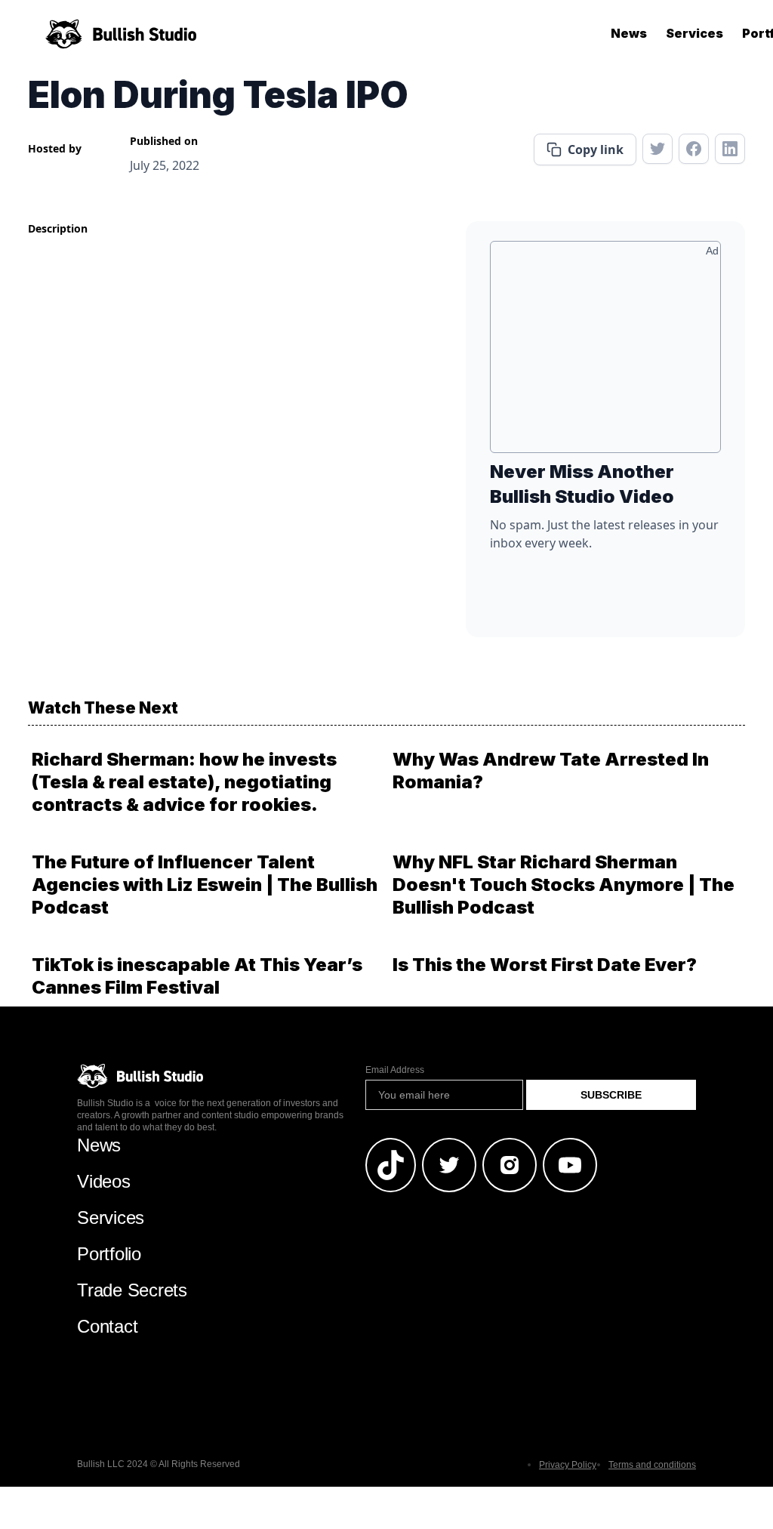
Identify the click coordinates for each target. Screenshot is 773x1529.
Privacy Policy (567, 1465)
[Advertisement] (605, 352)
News (629, 33)
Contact (107, 1326)
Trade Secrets (132, 1290)
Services (694, 33)
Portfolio (109, 1254)
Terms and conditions (652, 1465)
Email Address (394, 1070)
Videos (104, 1181)
